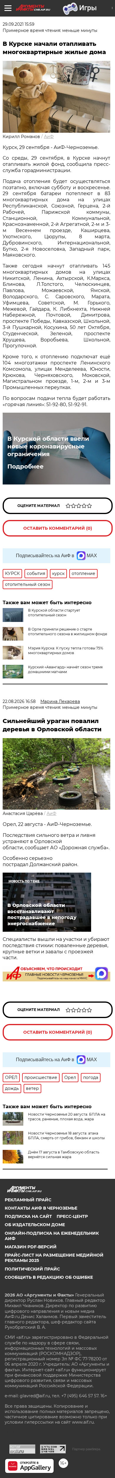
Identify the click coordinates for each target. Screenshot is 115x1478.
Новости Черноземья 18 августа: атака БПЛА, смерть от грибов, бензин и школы (66, 1135)
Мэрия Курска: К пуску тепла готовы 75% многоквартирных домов (65, 650)
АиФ (49, 136)
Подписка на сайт (28, 1216)
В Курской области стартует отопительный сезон (54, 612)
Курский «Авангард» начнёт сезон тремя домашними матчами (65, 669)
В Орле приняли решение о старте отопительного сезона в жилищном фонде (67, 631)
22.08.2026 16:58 (19, 701)
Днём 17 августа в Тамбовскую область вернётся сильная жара (63, 1154)
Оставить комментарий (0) (57, 528)
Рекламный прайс (28, 1200)
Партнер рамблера (86, 1449)
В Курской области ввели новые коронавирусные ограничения (48, 446)
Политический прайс (32, 1269)
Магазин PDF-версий (31, 1247)
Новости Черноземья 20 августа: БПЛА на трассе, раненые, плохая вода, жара (66, 1116)
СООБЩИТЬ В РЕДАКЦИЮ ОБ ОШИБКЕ (49, 1277)
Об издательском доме (35, 1224)
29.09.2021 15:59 (18, 24)
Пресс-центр (72, 1216)
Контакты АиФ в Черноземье (41, 1208)
